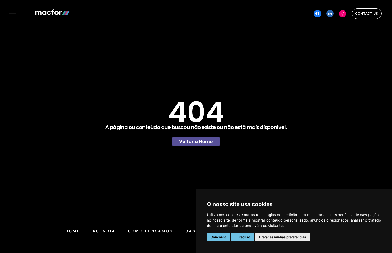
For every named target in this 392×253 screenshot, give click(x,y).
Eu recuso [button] (242, 237)
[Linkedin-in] (330, 13)
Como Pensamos (150, 231)
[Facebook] (317, 13)
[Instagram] (342, 13)
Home (72, 231)
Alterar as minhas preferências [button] (282, 237)
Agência (104, 231)
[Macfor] (52, 13)
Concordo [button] (218, 237)
